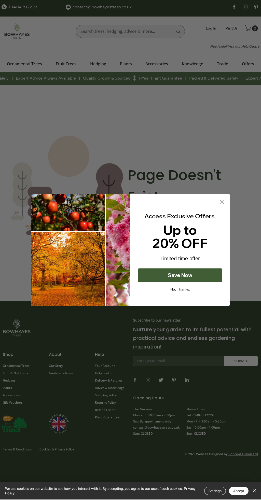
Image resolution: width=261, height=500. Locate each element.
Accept (238, 491)
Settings (215, 491)
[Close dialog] (221, 202)
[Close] (255, 490)
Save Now (180, 275)
